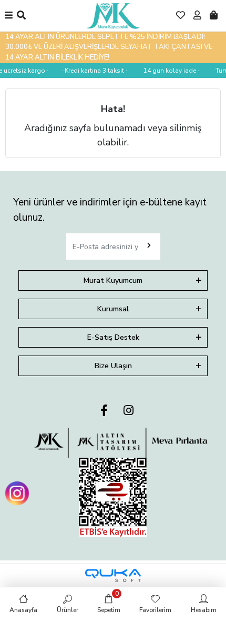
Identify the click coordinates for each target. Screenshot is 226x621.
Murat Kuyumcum (113, 280)
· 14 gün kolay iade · (168, 70)
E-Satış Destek (113, 337)
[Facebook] (104, 411)
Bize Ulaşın (113, 366)
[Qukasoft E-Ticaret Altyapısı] (113, 575)
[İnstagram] (128, 411)
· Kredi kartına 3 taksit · (93, 70)
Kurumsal (113, 309)
